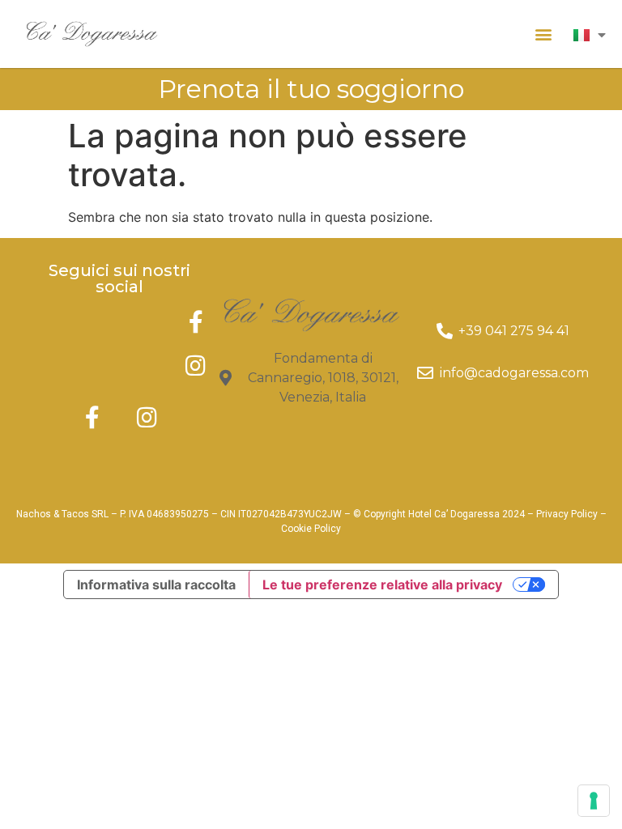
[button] (543, 33)
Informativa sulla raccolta (156, 584)
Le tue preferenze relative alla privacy (382, 584)
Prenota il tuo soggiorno (311, 88)
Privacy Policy (567, 514)
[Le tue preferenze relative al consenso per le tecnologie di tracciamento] (593, 800)
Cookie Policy (311, 528)
